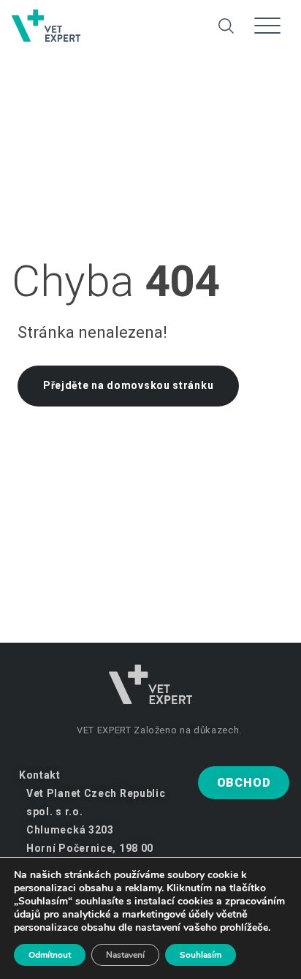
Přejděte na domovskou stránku (128, 385)
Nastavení (125, 955)
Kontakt (40, 775)
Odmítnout (49, 955)
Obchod (244, 783)
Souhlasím (200, 955)
